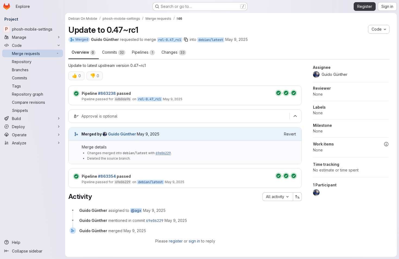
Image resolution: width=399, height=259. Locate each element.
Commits (113, 52)
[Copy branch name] (186, 39)
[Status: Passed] (76, 93)
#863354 (107, 176)
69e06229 (163, 153)
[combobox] (277, 196)
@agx (136, 210)
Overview (83, 52)
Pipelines (142, 52)
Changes (173, 52)
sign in (194, 241)
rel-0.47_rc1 (169, 40)
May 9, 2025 (236, 39)
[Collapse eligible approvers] (295, 116)
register (176, 241)
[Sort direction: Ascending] (297, 196)
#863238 (107, 93)
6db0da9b (122, 99)
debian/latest (210, 40)
